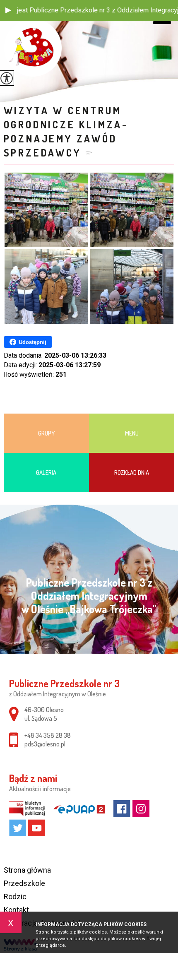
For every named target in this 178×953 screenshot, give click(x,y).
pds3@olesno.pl (44, 744)
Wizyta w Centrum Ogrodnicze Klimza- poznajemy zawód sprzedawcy (66, 131)
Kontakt (16, 909)
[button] (8, 10)
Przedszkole (24, 883)
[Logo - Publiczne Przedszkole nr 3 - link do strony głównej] (33, 48)
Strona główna (27, 870)
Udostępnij (32, 342)
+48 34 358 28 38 (47, 735)
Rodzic (15, 896)
